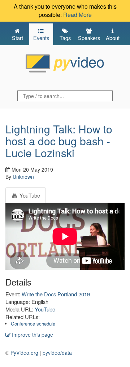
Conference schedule (33, 323)
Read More (77, 14)
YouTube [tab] (29, 195)
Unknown (23, 176)
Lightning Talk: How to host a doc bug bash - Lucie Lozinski (58, 140)
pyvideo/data (57, 352)
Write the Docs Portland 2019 (56, 294)
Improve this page (31, 334)
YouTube (45, 309)
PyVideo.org (24, 352)
